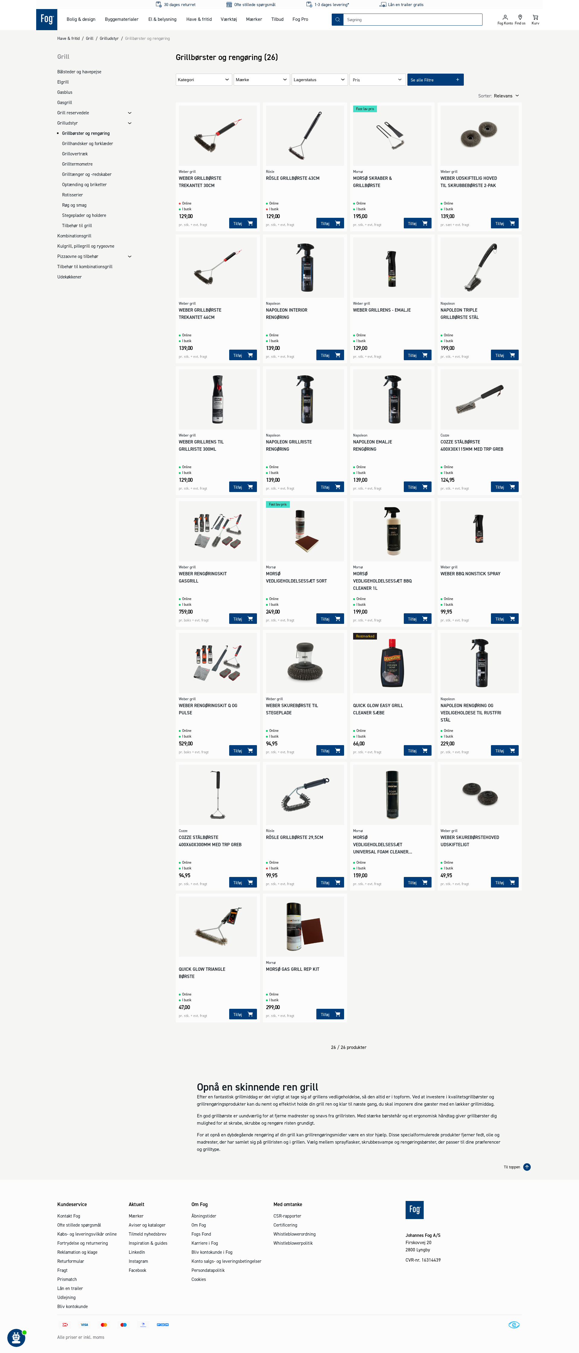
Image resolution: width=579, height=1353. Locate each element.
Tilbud (277, 19)
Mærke (242, 80)
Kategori (186, 80)
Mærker (254, 19)
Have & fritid (199, 19)
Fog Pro (300, 19)
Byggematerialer (121, 19)
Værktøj (229, 19)
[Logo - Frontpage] (46, 19)
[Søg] (337, 19)
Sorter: (485, 96)
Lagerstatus (305, 80)
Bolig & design (81, 19)
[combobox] (412, 19)
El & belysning (162, 19)
